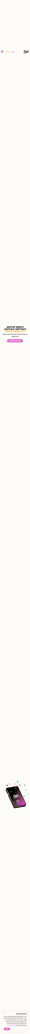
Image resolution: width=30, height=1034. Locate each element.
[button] (3, 52)
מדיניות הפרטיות (11, 1025)
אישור (6, 1028)
